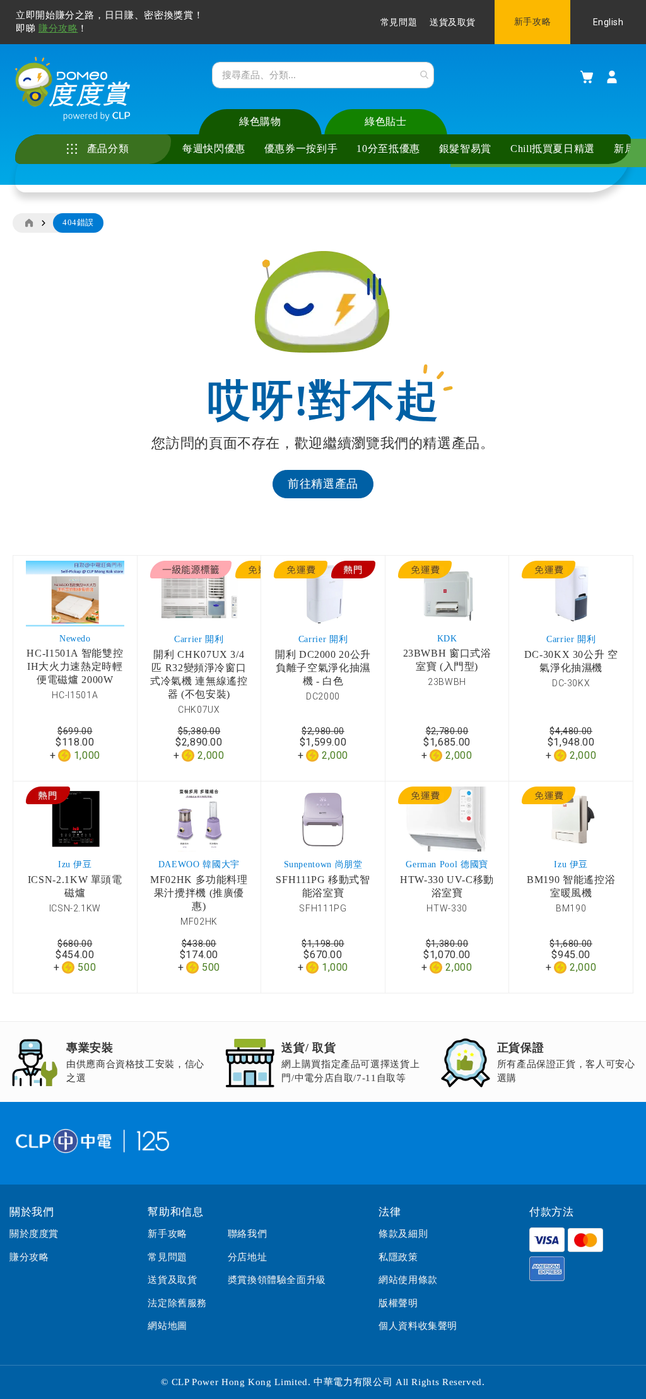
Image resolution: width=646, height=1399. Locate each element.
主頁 (28, 223)
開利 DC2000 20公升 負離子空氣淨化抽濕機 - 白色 (323, 667)
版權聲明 (398, 1303)
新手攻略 (532, 21)
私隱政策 (398, 1257)
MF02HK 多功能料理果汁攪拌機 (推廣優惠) (199, 892)
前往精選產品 (323, 483)
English (608, 22)
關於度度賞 (34, 1234)
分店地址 (247, 1257)
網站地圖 (167, 1326)
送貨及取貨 (453, 22)
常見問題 (398, 22)
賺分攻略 (58, 28)
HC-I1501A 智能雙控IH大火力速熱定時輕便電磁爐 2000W (74, 666)
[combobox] (322, 75)
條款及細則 (403, 1234)
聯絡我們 (247, 1234)
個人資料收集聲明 (418, 1326)
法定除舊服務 (177, 1303)
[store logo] (73, 89)
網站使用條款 (408, 1280)
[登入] (612, 77)
